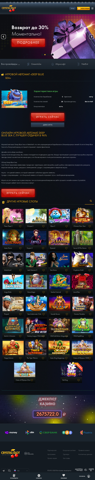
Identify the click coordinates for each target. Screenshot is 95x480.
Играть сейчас (47, 116)
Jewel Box (76, 292)
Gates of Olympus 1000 (81, 358)
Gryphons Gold (78, 270)
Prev (3, 36)
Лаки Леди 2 (8, 226)
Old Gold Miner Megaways (59, 336)
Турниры (66, 454)
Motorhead (7, 270)
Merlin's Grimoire (9, 336)
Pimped (6, 314)
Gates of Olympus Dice (23, 380)
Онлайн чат (9, 470)
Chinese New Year (80, 226)
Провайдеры (14, 478)
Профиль (82, 476)
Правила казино (84, 450)
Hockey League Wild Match (36, 336)
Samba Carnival (56, 292)
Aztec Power (8, 248)
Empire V (30, 248)
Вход (72, 8)
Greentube (36, 64)
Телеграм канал (3, 470)
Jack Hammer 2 (32, 270)
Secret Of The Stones (79, 248)
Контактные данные (85, 454)
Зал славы (66, 458)
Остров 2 (30, 226)
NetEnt (85, 64)
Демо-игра (47, 125)
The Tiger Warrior (32, 358)
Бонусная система (69, 450)
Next (91, 36)
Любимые (64, 478)
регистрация (85, 8)
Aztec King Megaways (57, 358)
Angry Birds (7, 292)
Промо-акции (52, 458)
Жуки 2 (52, 226)
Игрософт (60, 64)
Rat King (65, 380)
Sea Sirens (53, 270)
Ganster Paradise (79, 314)
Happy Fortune (8, 358)
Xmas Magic (31, 292)
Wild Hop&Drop (79, 336)
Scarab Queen (55, 314)
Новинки (39, 478)
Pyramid (52, 248)
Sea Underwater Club (34, 314)
